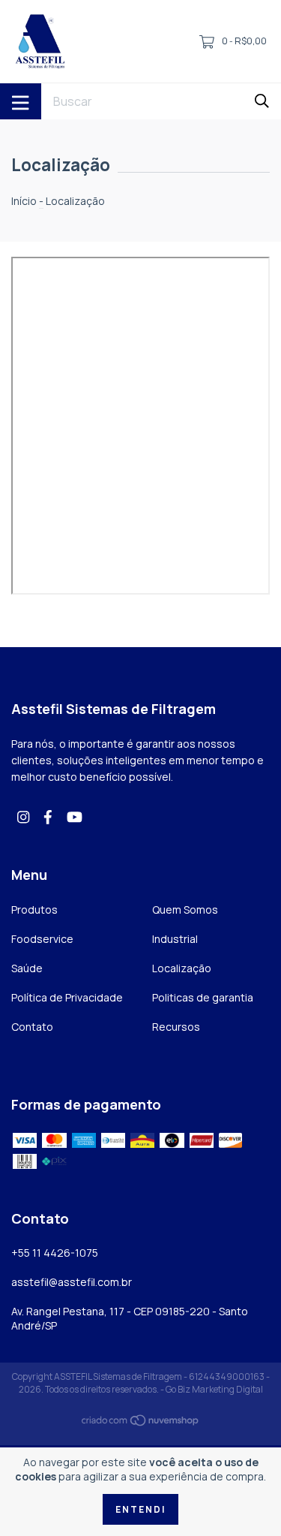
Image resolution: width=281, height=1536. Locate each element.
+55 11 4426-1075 (54, 1252)
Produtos (34, 909)
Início (24, 201)
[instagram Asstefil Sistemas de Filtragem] (23, 816)
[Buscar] (262, 100)
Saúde (27, 968)
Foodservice (42, 939)
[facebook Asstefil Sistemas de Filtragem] (47, 816)
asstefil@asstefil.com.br (71, 1282)
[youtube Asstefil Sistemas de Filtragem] (74, 816)
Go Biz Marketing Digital (214, 1389)
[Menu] (20, 101)
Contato (32, 1026)
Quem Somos (185, 909)
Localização (181, 968)
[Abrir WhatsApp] (243, 1498)
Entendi (140, 1509)
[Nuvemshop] (141, 1423)
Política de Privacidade (67, 997)
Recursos (176, 1026)
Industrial (175, 939)
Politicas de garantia (202, 997)
